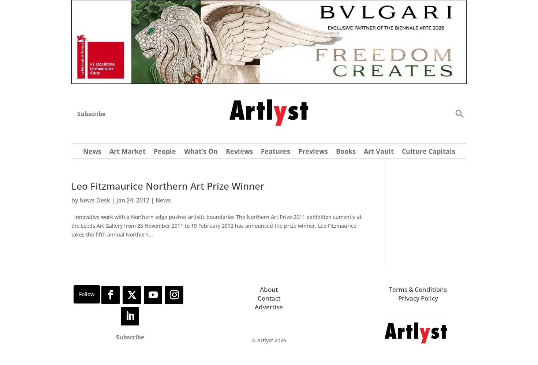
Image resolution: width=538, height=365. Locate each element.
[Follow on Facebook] (110, 295)
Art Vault (379, 152)
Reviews (239, 152)
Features (275, 152)
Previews (313, 152)
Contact (269, 298)
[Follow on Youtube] (153, 295)
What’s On (201, 152)
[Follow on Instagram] (174, 295)
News (92, 152)
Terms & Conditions (418, 289)
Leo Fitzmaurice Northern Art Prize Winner (167, 186)
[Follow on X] (132, 295)
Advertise (269, 307)
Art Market (127, 152)
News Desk (94, 200)
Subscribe (91, 114)
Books (346, 152)
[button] (459, 113)
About (269, 289)
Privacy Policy (418, 298)
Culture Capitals (428, 152)
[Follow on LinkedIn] (130, 316)
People (165, 152)
